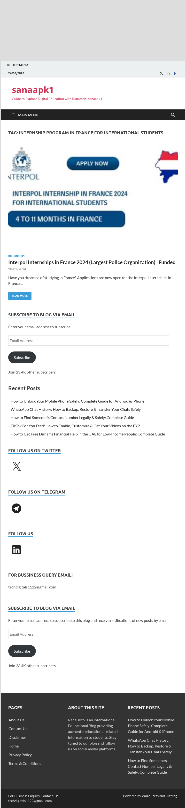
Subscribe (22, 357)
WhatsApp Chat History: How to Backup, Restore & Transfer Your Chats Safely (76, 409)
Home (13, 746)
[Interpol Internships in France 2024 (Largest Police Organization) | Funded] (93, 198)
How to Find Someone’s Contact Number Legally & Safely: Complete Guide (72, 417)
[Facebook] (175, 73)
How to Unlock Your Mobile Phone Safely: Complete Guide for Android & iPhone (77, 401)
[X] (16, 467)
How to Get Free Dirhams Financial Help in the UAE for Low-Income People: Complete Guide (88, 434)
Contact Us (17, 728)
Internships (16, 256)
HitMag (171, 796)
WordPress (150, 796)
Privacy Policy (20, 754)
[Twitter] (161, 73)
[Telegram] (16, 508)
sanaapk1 (33, 90)
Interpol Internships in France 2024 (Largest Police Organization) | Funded (92, 262)
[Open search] (173, 115)
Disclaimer (17, 737)
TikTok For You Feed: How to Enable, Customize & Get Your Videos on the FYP (75, 425)
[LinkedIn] (16, 550)
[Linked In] (168, 73)
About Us (16, 719)
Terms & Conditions (24, 763)
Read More (18, 294)
